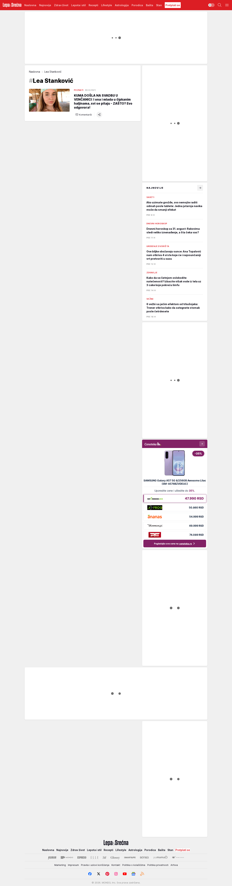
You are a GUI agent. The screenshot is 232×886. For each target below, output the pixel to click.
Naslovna (34, 71)
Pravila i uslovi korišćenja (95, 864)
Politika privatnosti (157, 864)
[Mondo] (67, 857)
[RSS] (142, 873)
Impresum (73, 864)
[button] (83, 114)
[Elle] (94, 857)
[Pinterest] (107, 873)
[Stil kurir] (104, 857)
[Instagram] (116, 873)
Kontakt (115, 864)
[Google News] (133, 873)
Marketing (60, 864)
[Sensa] (144, 857)
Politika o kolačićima (133, 864)
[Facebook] (90, 873)
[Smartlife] (130, 857)
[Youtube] (124, 873)
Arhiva (174, 864)
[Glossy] (115, 857)
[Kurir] (52, 857)
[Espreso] (81, 857)
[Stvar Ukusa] (178, 857)
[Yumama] (160, 857)
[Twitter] (98, 873)
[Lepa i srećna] (12, 5)
